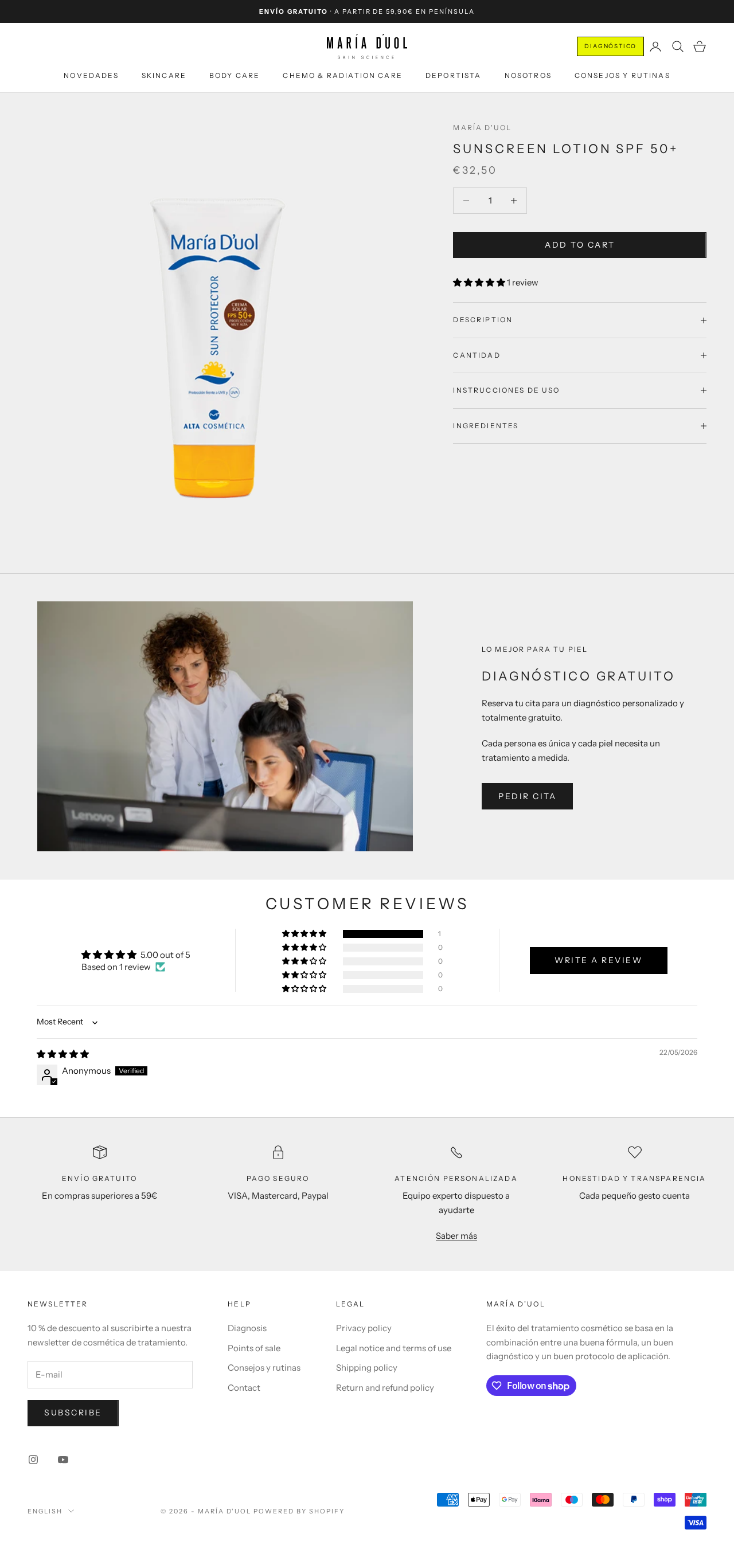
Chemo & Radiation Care (343, 75)
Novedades (91, 75)
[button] (480, 282)
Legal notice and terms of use (393, 1348)
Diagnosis (247, 1328)
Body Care (234, 75)
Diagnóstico (610, 46)
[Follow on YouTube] (63, 1459)
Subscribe (73, 1412)
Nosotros (528, 75)
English (45, 1511)
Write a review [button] (598, 960)
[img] (63, 1054)
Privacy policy (364, 1328)
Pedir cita (527, 796)
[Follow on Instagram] (33, 1459)
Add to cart (580, 245)
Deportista (453, 75)
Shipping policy (366, 1367)
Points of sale (254, 1348)
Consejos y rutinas (622, 75)
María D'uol (482, 127)
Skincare (164, 75)
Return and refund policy (385, 1387)
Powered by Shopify (299, 1511)
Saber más (456, 1235)
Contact (244, 1387)
